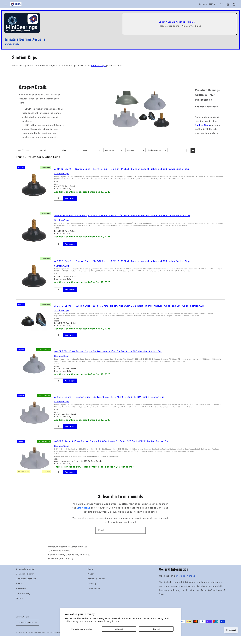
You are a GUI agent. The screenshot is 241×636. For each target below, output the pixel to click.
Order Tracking (23, 593)
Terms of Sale (93, 588)
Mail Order (21, 588)
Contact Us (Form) (25, 574)
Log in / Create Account (172, 22)
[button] (6, 4)
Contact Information (25, 569)
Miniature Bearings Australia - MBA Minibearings (42, 632)
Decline (156, 629)
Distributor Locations (26, 579)
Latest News (83, 507)
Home (191, 22)
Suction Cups (98, 65)
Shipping (91, 583)
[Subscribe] (142, 530)
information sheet (185, 575)
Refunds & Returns (96, 579)
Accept (119, 629)
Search (19, 598)
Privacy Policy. (112, 621)
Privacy (90, 574)
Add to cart (69, 198)
